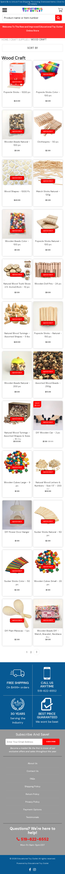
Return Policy (32, 794)
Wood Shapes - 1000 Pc (17, 191)
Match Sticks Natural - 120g (48, 193)
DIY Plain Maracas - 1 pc (17, 630)
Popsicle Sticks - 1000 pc (17, 92)
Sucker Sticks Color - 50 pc (17, 583)
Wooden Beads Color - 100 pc (17, 243)
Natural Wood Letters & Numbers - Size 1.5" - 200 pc (48, 485)
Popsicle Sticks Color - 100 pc (48, 94)
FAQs (32, 778)
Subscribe (51, 742)
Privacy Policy (32, 801)
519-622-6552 (47, 691)
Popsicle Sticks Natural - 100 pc (48, 243)
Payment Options (32, 809)
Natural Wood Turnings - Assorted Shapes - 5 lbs (17, 335)
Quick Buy (17, 82)
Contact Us (32, 771)
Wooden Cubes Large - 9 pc (17, 484)
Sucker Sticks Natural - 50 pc (48, 534)
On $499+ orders (17, 687)
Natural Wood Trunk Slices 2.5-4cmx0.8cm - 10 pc (17, 285)
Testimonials (32, 817)
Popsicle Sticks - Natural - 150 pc (48, 335)
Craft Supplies (19, 39)
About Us (32, 763)
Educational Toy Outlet (27, 858)
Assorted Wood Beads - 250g (48, 385)
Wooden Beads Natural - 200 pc (17, 385)
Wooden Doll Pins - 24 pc (48, 283)
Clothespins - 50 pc (48, 141)
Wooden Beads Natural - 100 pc (17, 143)
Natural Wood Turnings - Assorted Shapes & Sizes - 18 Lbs (17, 435)
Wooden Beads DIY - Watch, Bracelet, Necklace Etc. (48, 633)
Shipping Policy (32, 786)
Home (5, 39)
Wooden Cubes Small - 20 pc (48, 583)
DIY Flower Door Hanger (17, 532)
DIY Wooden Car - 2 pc (48, 432)
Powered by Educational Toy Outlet (32, 863)
